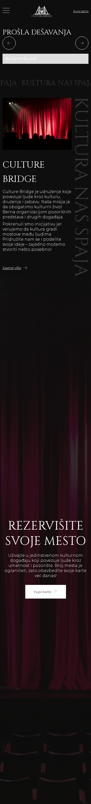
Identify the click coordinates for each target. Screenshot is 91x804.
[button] (6, 11)
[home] (42, 11)
